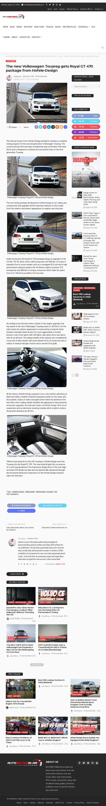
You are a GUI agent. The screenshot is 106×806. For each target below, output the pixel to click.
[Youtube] (86, 137)
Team (55, 9)
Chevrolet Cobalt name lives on (54, 527)
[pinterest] (86, 126)
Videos (90, 161)
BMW (41, 732)
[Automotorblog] (14, 17)
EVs (93, 26)
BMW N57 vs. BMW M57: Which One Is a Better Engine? (91, 329)
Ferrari (11, 602)
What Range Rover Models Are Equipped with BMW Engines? (84, 739)
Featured (77, 161)
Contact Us (98, 9)
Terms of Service (92, 803)
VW (14, 61)
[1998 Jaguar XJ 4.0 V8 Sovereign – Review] (77, 316)
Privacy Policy (79, 803)
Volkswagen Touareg (44, 492)
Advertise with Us (86, 9)
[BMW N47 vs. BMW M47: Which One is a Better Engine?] (53, 726)
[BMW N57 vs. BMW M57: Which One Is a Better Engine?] (77, 329)
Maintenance (77, 695)
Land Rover (76, 728)
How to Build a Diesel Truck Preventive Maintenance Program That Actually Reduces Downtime (83, 703)
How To (89, 692)
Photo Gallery (21, 602)
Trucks (49, 26)
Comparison (78, 288)
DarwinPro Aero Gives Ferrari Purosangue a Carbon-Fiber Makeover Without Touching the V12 (20, 611)
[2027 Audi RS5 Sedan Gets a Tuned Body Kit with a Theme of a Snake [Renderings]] (52, 633)
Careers (62, 9)
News (19, 26)
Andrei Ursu (18, 77)
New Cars (39, 26)
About (50, 9)
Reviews (28, 26)
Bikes (58, 26)
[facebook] (86, 116)
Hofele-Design (18, 492)
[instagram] (86, 132)
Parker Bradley (15, 618)
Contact (36, 37)
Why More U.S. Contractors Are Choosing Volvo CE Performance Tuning (51, 610)
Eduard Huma (14, 708)
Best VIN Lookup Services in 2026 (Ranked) (82, 297)
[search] (102, 47)
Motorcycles (69, 26)
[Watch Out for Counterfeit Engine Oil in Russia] (21, 689)
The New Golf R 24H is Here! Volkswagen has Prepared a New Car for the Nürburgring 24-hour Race (20, 648)
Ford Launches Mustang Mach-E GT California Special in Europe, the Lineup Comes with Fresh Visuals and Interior (91, 240)
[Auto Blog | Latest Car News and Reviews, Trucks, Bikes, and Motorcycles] (25, 762)
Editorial (41, 803)
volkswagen (30, 492)
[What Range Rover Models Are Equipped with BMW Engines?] (77, 343)
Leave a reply (15, 574)
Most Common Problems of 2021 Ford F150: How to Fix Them (19, 740)
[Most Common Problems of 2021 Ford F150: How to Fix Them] (21, 726)
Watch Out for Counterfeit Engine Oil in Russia (18, 702)
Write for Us (59, 803)
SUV (73, 732)
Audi (41, 637)
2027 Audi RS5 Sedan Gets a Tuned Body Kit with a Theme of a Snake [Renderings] (52, 647)
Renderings (61, 637)
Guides (82, 692)
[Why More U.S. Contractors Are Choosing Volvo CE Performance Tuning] (52, 596)
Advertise (25, 37)
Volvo (42, 602)
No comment (42, 76)
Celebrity (83, 159)
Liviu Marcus (45, 616)
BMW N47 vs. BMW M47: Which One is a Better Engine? (53, 739)
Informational (89, 288)
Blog (12, 26)
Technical (83, 26)
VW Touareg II (12, 494)
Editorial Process (72, 9)
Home (5, 26)
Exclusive (92, 159)
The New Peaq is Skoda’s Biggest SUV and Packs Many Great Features (90, 361)
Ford (9, 732)
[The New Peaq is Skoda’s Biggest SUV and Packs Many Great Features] (77, 358)
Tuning (6, 37)
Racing (10, 640)
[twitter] (86, 121)
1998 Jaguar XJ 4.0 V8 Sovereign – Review (90, 316)
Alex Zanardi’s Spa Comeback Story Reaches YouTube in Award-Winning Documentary (84, 170)
